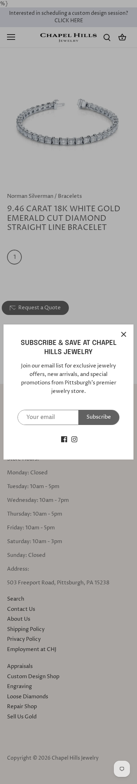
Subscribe (98, 417)
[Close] (123, 334)
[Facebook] (64, 439)
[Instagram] (74, 439)
